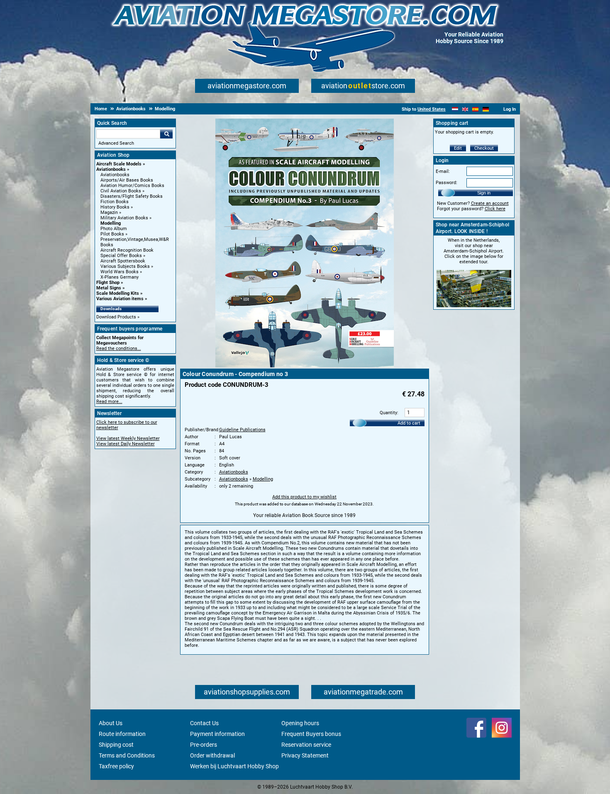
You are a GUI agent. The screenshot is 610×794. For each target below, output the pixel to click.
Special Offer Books (121, 255)
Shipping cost (116, 744)
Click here (495, 208)
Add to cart (409, 423)
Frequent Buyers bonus (311, 734)
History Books (114, 207)
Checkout (484, 148)
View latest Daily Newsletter (125, 444)
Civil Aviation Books (120, 191)
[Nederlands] (455, 109)
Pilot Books (112, 234)
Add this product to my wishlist (304, 497)
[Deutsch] (486, 109)
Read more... (109, 401)
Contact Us (204, 723)
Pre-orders (203, 744)
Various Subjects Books (125, 266)
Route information (122, 734)
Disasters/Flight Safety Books (131, 196)
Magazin (109, 212)
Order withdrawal (212, 755)
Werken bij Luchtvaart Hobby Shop (234, 766)
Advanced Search (116, 143)
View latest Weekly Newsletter (128, 438)
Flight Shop (108, 282)
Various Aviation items (120, 298)
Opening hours (300, 723)
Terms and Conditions (127, 755)
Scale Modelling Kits (117, 293)
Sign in (483, 192)
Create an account (490, 203)
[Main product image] (304, 366)
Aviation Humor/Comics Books (132, 185)
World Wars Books (119, 271)
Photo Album (113, 228)
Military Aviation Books (124, 218)
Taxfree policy (116, 766)
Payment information (217, 734)
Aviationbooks (111, 169)
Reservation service (306, 744)
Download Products (116, 317)
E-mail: (443, 171)
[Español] (475, 109)
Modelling (110, 223)
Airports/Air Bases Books (126, 180)
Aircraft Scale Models (119, 164)
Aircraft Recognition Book (127, 250)
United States (431, 109)
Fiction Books (114, 201)
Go (166, 133)
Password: (446, 182)
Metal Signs (108, 288)
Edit (458, 148)
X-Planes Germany (119, 277)
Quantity (388, 412)
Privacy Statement (305, 755)
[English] (465, 109)
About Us (110, 723)
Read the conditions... (118, 348)
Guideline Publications (242, 429)
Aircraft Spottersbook (122, 261)
